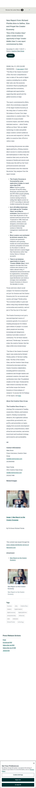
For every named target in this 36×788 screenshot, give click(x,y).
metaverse (15, 618)
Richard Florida (11, 622)
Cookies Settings (18, 774)
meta (8, 618)
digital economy (11, 612)
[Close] (34, 763)
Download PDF (7, 642)
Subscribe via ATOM (9, 648)
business (9, 606)
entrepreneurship (11, 615)
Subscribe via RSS (8, 645)
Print (4, 640)
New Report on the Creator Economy (17, 588)
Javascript (6, 650)
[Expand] (28, 506)
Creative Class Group (17, 51)
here (19, 396)
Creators (9, 609)
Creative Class (24, 606)
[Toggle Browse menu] (29, 10)
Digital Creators (18, 609)
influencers (21, 615)
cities (16, 606)
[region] (18, 774)
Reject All (18, 779)
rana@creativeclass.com (14, 472)
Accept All (18, 784)
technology (21, 622)
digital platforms (22, 612)
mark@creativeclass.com (14, 459)
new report (20, 69)
